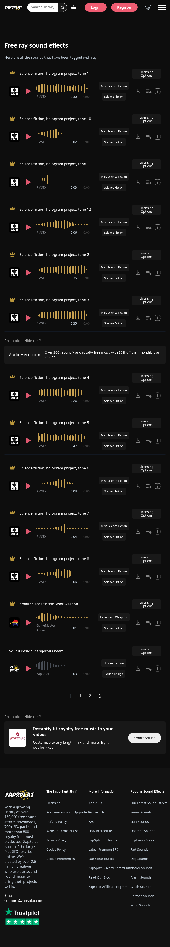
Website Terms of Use (62, 831)
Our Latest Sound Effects (148, 803)
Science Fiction (114, 97)
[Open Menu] (162, 7)
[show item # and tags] (157, 668)
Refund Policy (56, 821)
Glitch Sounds (141, 887)
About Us (95, 803)
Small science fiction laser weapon (49, 604)
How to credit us (101, 831)
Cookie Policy (56, 849)
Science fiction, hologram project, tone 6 (54, 468)
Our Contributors (101, 859)
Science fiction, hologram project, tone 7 (54, 513)
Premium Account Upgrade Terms (63, 812)
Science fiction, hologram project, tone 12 (55, 209)
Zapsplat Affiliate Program (106, 887)
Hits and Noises (114, 663)
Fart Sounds (139, 849)
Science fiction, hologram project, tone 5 (54, 422)
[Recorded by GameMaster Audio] (15, 622)
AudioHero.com (24, 355)
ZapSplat (42, 674)
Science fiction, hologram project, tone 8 (54, 558)
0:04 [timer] (74, 537)
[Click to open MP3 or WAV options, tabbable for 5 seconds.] (138, 91)
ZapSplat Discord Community (106, 868)
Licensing (53, 803)
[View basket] (148, 7)
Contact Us (96, 812)
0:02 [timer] (74, 142)
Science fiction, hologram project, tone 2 (54, 254)
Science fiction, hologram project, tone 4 (54, 377)
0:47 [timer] (74, 446)
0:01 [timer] (74, 628)
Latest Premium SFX (103, 849)
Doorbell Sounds (143, 831)
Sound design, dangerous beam (36, 651)
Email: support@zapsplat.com (23, 898)
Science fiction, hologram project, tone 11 (55, 164)
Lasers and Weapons (114, 617)
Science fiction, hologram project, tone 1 (54, 73)
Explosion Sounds (144, 840)
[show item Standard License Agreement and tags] (157, 91)
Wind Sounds (140, 905)
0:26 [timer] (74, 401)
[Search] (62, 7)
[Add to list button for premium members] (148, 91)
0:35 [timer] (74, 278)
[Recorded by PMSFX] (15, 91)
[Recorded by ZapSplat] (15, 668)
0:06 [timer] (74, 232)
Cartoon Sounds (142, 896)
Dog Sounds (140, 859)
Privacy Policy (56, 840)
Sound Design (114, 674)
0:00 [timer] (86, 97)
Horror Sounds (141, 868)
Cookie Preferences (60, 859)
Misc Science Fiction (114, 86)
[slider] (63, 88)
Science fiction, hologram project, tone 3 (54, 300)
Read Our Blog (99, 877)
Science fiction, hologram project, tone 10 (55, 118)
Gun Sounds (140, 821)
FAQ (92, 821)
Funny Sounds (141, 812)
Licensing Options (146, 74)
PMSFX (41, 96)
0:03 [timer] (74, 187)
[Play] (28, 91)
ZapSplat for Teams (103, 840)
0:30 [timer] (74, 97)
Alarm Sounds (141, 877)
